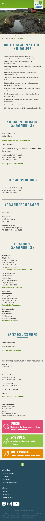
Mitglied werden (8, 473)
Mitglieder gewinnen (10, 482)
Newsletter (6, 494)
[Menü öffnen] (2, 4)
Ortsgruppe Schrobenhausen (22, 246)
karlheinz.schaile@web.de (11, 350)
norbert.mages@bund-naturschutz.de (16, 140)
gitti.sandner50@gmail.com (12, 287)
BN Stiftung (7, 479)
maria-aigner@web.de (10, 320)
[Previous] (5, 21)
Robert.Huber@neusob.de (11, 305)
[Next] (40, 21)
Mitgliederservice (8, 497)
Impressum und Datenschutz (22, 510)
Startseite (5, 38)
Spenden (6, 476)
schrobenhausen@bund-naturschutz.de (17, 269)
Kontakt (5, 491)
